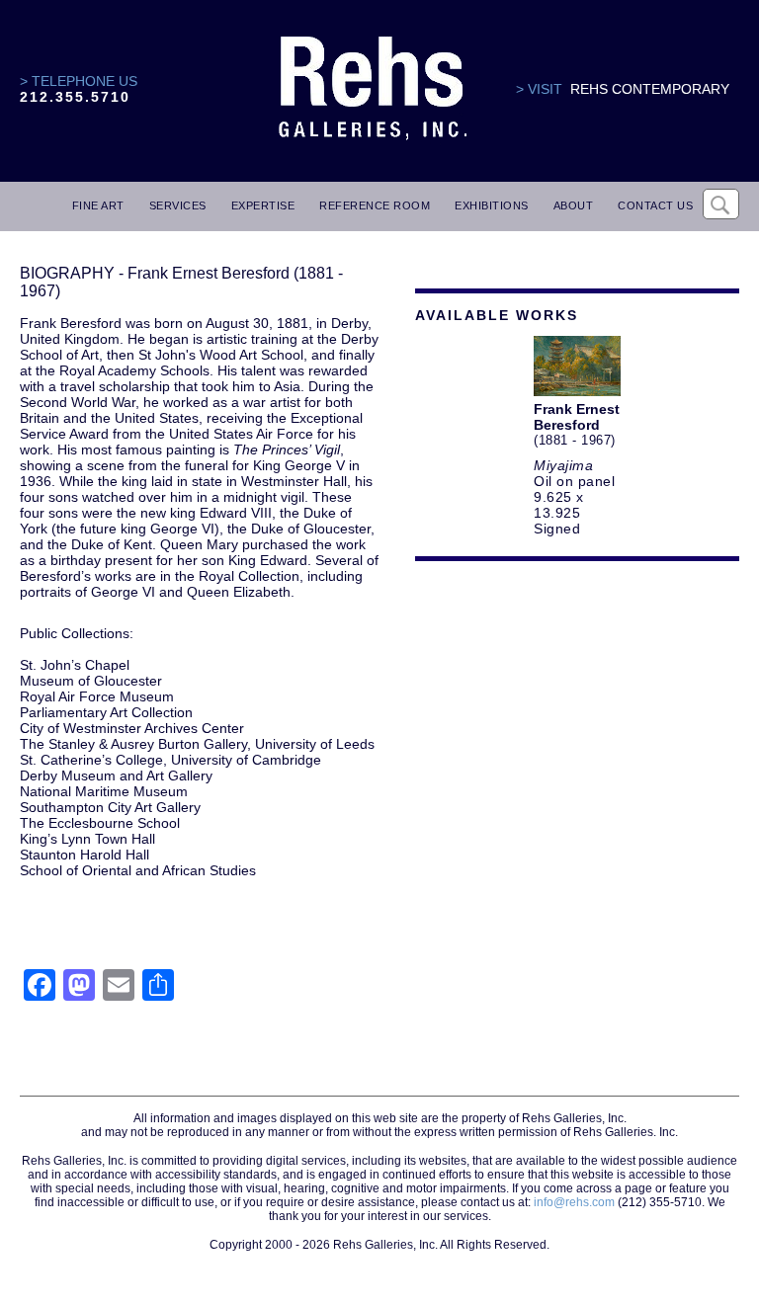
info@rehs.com (574, 1202)
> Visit (539, 89)
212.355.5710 (75, 97)
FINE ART (98, 205)
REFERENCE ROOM (374, 205)
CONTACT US (655, 205)
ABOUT (573, 205)
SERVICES (178, 205)
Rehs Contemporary (649, 89)
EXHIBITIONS (492, 205)
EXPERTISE (263, 205)
